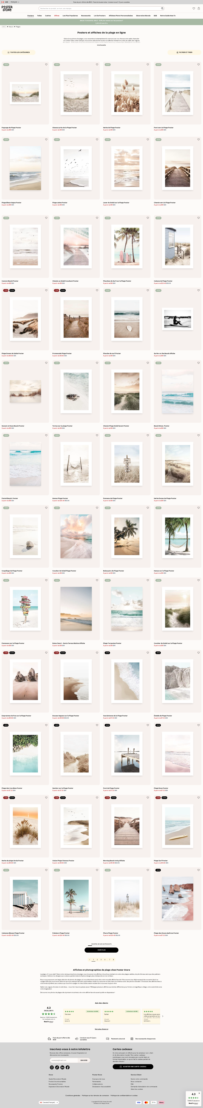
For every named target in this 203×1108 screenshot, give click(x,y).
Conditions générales (72, 1095)
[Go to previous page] (90, 960)
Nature (11, 27)
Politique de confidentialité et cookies (124, 1095)
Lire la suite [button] (101, 45)
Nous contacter (136, 1081)
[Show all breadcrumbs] (4, 27)
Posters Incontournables (57, 1081)
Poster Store (106, 1101)
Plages (18, 27)
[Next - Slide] (162, 1016)
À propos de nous (98, 1079)
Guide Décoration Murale (57, 1079)
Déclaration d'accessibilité (101, 1087)
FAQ (132, 1084)
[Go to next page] (113, 960)
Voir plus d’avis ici (101, 1029)
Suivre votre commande (139, 1079)
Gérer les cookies (137, 1089)
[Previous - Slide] (60, 1016)
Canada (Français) (49, 1102)
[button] (193, 1098)
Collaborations (97, 1084)
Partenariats (96, 1081)
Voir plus (102, 950)
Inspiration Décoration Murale (59, 1087)
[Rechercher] (162, 8)
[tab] (193, 8)
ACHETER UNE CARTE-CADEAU (134, 1067)
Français (14, 2)
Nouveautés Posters (56, 1084)
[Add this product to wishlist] (46, 64)
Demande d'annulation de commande (144, 1087)
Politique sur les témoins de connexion (95, 1095)
